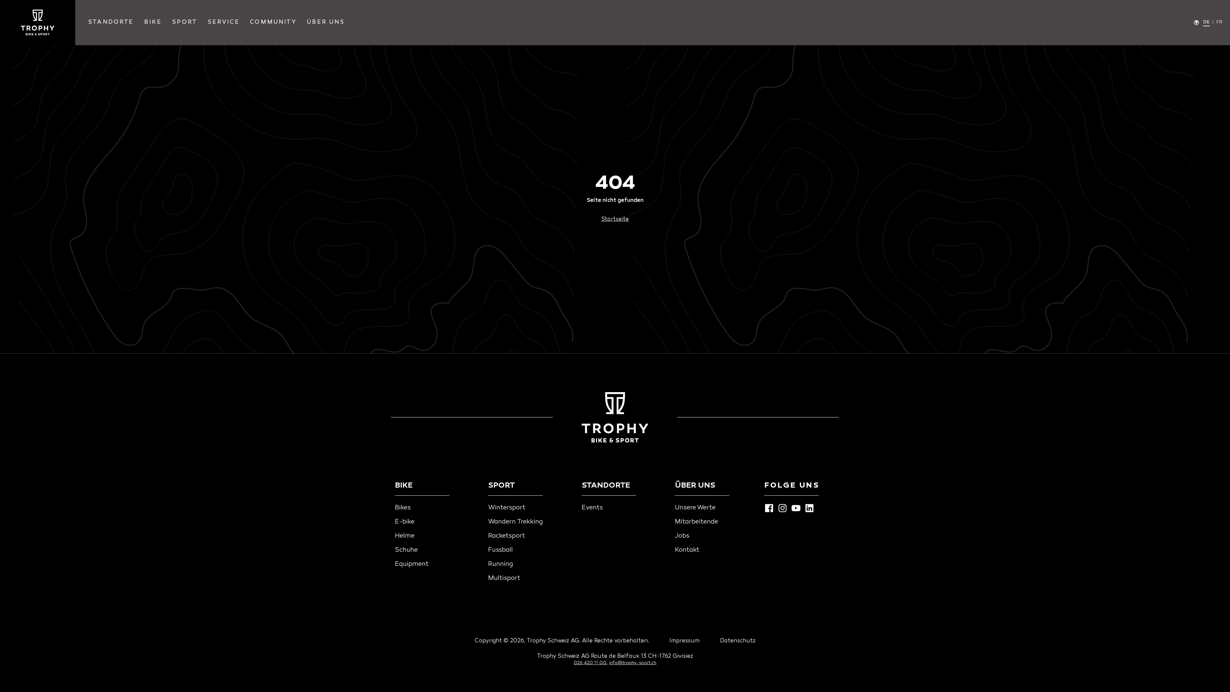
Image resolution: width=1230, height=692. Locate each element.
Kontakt (687, 550)
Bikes (403, 508)
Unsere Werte (695, 508)
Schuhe (406, 550)
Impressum (684, 641)
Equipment (412, 564)
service (224, 22)
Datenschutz (738, 641)
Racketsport (506, 536)
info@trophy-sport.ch (632, 663)
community (273, 22)
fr (1219, 22)
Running (500, 564)
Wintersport (506, 508)
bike (153, 22)
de (1206, 22)
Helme (404, 536)
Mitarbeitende (696, 522)
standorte (111, 22)
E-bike (404, 522)
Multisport (504, 578)
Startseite (615, 219)
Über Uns (326, 22)
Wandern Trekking (515, 522)
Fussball (500, 550)
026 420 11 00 (590, 663)
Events (592, 508)
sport (184, 22)
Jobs (682, 536)
